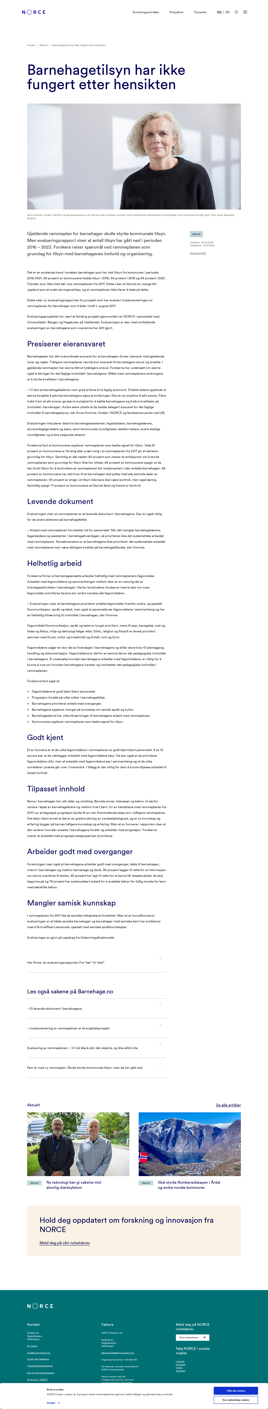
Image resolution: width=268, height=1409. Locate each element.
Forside (31, 45)
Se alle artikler (228, 1105)
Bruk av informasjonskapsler (40, 1372)
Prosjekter (177, 12)
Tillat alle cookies (236, 1390)
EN (228, 12)
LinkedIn (180, 1361)
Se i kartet (32, 1346)
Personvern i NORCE (37, 1379)
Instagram (180, 1370)
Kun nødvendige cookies (236, 1400)
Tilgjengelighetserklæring (40, 1365)
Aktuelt (44, 45)
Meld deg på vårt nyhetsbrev (65, 1242)
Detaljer (51, 1403)
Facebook (180, 1364)
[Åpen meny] (245, 12)
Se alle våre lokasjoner (38, 1359)
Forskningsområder (146, 12)
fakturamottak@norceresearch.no (117, 1352)
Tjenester (200, 12)
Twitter (179, 1367)
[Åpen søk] (236, 12)
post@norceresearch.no (38, 1352)
